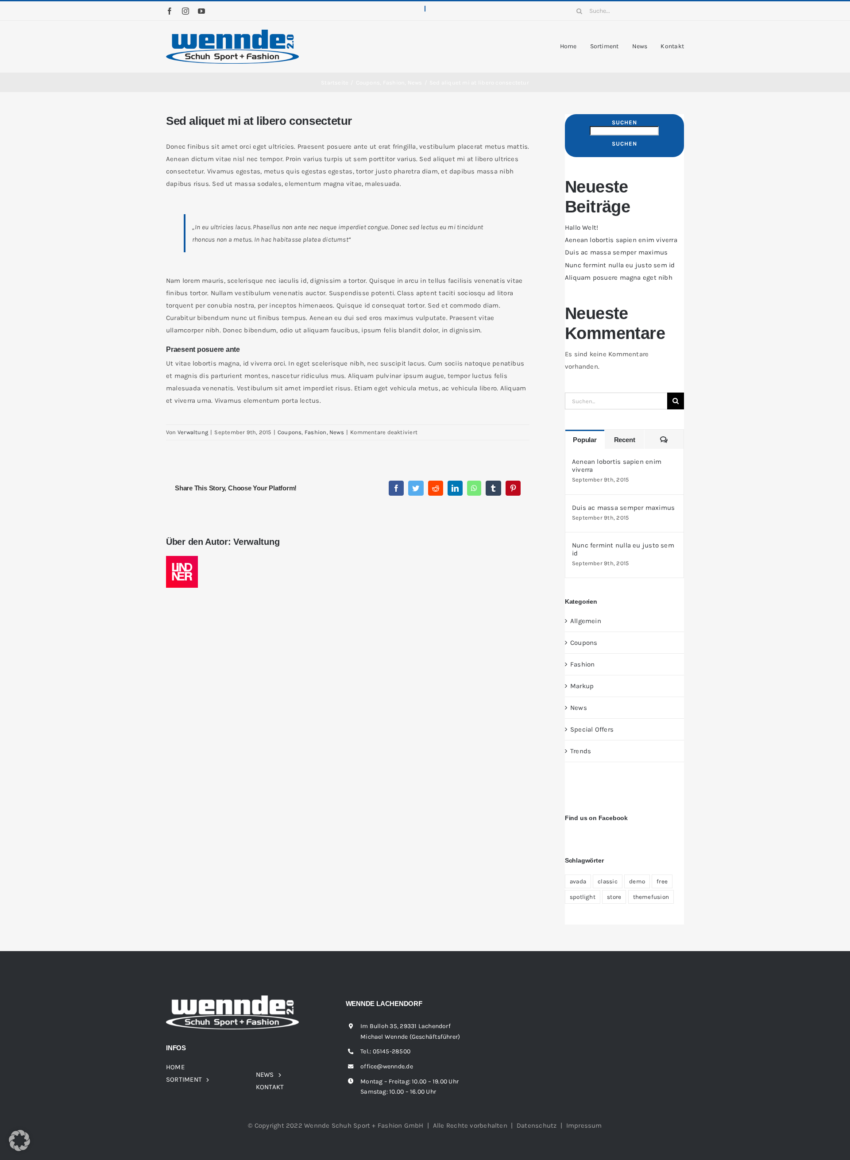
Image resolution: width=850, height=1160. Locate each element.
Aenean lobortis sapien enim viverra (621, 240)
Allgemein (585, 621)
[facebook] (169, 11)
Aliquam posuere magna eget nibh (618, 277)
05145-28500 (391, 1051)
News (336, 432)
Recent (624, 439)
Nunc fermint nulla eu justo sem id (620, 265)
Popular (584, 439)
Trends (580, 751)
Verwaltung (193, 432)
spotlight (582, 897)
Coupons (290, 432)
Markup (582, 686)
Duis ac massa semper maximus (616, 252)
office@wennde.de (386, 1066)
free (662, 881)
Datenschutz (536, 1125)
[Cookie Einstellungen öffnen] (19, 1149)
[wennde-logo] (232, 33)
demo (637, 881)
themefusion (651, 897)
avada (578, 881)
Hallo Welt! (581, 227)
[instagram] (185, 11)
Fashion (316, 432)
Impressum (584, 1125)
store (614, 897)
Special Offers (592, 729)
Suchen (624, 122)
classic (608, 881)
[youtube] (201, 11)
